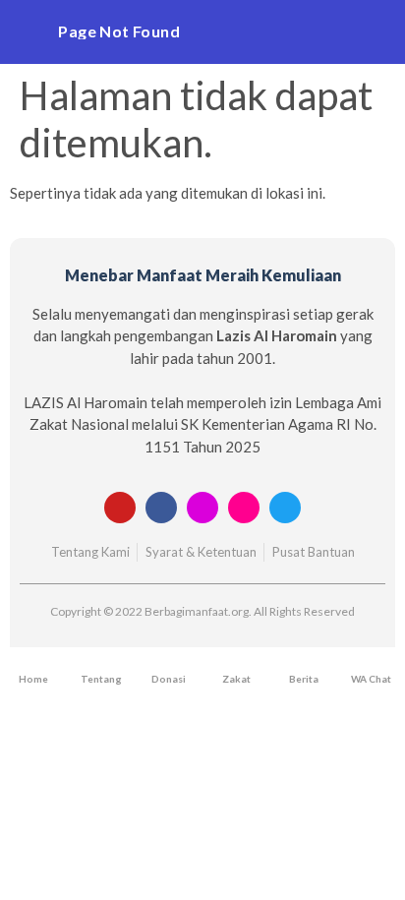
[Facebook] (161, 507)
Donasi (168, 679)
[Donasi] (169, 666)
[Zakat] (236, 666)
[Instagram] (202, 507)
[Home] (33, 666)
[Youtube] (120, 507)
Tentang (101, 679)
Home (33, 679)
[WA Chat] (370, 666)
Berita (303, 679)
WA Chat (371, 679)
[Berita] (304, 666)
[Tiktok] (244, 507)
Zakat (236, 679)
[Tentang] (101, 666)
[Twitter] (285, 507)
